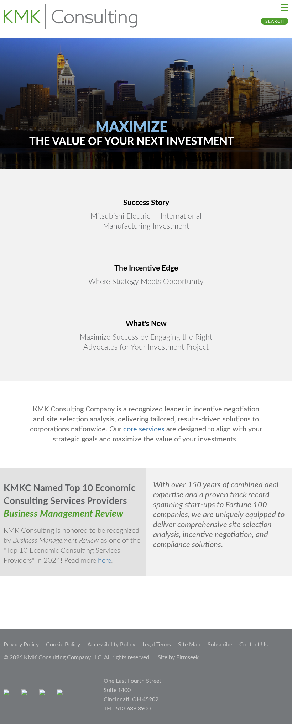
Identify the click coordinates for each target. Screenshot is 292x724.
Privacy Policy (21, 644)
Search (274, 21)
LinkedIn (43, 693)
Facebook (25, 693)
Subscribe (220, 644)
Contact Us (253, 644)
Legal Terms (156, 644)
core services (144, 429)
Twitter (61, 693)
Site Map (189, 644)
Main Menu (284, 7)
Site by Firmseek (178, 657)
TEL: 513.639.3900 (127, 709)
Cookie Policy (63, 644)
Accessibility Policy (111, 644)
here (104, 560)
